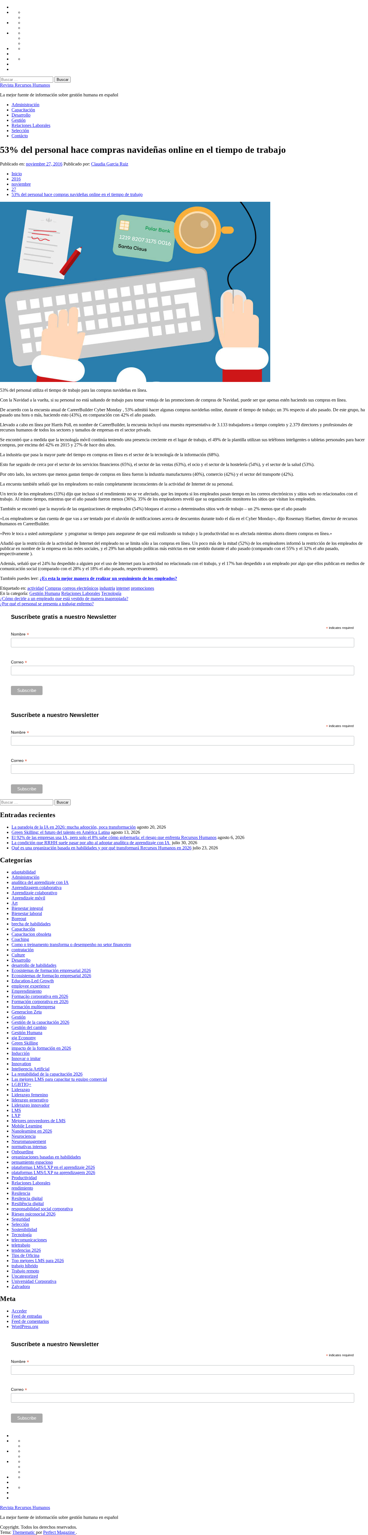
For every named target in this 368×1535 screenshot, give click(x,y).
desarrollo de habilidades (34, 965)
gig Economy (24, 1037)
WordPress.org (25, 1326)
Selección (20, 130)
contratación (23, 949)
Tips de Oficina (25, 1255)
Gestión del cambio (29, 1027)
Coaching (20, 939)
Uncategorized (25, 1276)
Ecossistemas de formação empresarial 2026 (51, 975)
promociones (142, 588)
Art (15, 903)
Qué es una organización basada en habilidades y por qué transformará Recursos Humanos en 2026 (101, 847)
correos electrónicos (80, 588)
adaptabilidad (24, 872)
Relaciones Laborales (31, 125)
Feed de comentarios (30, 1321)
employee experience (31, 986)
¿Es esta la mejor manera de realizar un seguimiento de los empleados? (108, 578)
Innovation (21, 1063)
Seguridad (21, 1219)
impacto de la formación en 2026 (41, 1048)
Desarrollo (21, 115)
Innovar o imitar (26, 1058)
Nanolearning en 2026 (32, 1131)
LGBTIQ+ (21, 1084)
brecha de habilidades (31, 923)
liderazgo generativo (30, 1099)
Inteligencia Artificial (30, 1068)
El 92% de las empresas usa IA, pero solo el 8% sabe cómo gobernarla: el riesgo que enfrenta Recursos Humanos (114, 837)
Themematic (24, 1532)
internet (123, 588)
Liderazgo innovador (30, 1105)
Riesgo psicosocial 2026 (33, 1213)
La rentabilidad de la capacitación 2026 (47, 1074)
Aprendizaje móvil (28, 897)
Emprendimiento (27, 991)
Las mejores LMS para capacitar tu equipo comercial (59, 1079)
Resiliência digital (28, 1203)
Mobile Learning (27, 1125)
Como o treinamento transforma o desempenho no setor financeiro (71, 944)
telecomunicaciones (29, 1239)
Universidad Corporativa (34, 1281)
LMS (16, 1110)
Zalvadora (21, 1286)
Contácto (20, 135)
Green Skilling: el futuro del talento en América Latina (61, 832)
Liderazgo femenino (30, 1094)
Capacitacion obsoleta (31, 934)
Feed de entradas (27, 1316)
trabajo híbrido (25, 1265)
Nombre (20, 634)
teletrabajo (21, 1245)
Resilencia (21, 1193)
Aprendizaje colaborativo (34, 892)
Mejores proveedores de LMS (39, 1120)
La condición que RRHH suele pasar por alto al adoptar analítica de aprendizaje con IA (91, 842)
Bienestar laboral (27, 913)
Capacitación (23, 109)
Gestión (19, 120)
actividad (35, 588)
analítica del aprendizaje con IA (40, 882)
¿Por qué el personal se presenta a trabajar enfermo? (47, 603)
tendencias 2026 (26, 1250)
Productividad (24, 1177)
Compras (53, 588)
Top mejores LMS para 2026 (38, 1260)
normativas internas (29, 1146)
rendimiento (22, 1188)
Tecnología (111, 593)
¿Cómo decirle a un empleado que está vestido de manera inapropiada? (64, 598)
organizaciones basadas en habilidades (46, 1156)
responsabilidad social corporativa (42, 1208)
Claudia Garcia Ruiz (109, 163)
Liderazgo (21, 1089)
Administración (25, 104)
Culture (18, 954)
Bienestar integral (27, 908)
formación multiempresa (33, 1006)
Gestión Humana (44, 593)
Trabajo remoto (25, 1270)
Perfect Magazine (59, 1532)
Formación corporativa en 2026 (40, 1001)
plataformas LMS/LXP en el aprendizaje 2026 (53, 1167)
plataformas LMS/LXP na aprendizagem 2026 (53, 1172)
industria (107, 588)
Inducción (21, 1053)
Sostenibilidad (24, 1229)
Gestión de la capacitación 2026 (40, 1022)
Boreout (19, 918)
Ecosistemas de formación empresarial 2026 (51, 970)
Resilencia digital (27, 1198)
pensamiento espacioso (32, 1162)
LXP (16, 1115)
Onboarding (22, 1151)
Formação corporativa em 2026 (40, 996)
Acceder (19, 1310)
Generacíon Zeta (27, 1011)
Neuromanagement (29, 1141)
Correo (19, 662)
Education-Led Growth (33, 980)
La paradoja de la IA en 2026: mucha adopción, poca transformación (74, 827)
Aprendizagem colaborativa (37, 887)
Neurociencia (24, 1136)
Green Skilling (25, 1043)
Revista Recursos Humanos (25, 85)
